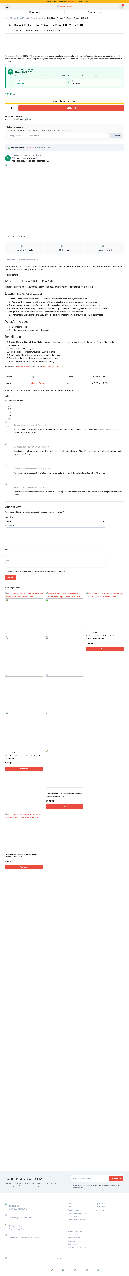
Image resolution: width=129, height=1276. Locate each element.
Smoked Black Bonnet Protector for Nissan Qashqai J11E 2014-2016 (102, 637)
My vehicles (100, 1207)
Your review (10, 525)
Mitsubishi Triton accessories (54, 366)
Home (7, 18)
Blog (69, 1207)
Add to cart (71, 108)
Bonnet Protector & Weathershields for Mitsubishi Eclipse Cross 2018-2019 (64, 795)
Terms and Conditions (76, 1220)
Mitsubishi (34, 383)
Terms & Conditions (102, 1185)
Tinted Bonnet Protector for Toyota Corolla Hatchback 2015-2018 (21, 855)
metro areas (72, 2)
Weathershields (74, 1238)
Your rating (9, 517)
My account (100, 1203)
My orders (100, 1210)
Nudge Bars (72, 1244)
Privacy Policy (73, 1216)
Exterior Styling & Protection (20, 18)
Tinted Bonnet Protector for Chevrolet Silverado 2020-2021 (23, 757)
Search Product (95, 12)
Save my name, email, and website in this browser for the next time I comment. (36, 571)
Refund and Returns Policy (78, 1213)
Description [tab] (10, 259)
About (70, 1203)
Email (7, 560)
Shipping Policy (74, 1210)
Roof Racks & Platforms (77, 1247)
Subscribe (116, 1178)
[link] (8, 30)
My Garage (36, 12)
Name (8, 550)
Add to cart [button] (24, 769)
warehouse (30, 148)
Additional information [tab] (28, 259)
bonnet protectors (25, 366)
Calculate (116, 136)
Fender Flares (73, 1234)
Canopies (71, 1241)
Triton (41, 383)
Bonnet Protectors (38, 18)
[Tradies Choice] (64, 6)
